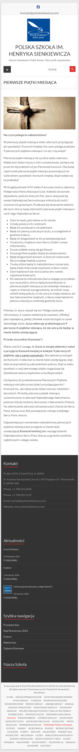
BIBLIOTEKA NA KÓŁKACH (59, 735)
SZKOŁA (69, 704)
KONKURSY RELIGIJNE (38, 721)
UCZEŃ (39, 735)
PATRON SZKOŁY (34, 704)
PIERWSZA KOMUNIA (30, 724)
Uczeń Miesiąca (11, 549)
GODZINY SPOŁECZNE (19, 707)
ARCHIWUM (27, 735)
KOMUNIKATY (39, 742)
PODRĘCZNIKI (15, 714)
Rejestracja (9, 642)
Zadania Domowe (13, 648)
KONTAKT (46, 745)
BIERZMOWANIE (26, 717)
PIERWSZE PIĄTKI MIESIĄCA (58, 724)
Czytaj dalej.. (10, 560)
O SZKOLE (36, 700)
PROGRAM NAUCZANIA (58, 714)
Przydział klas (11, 624)
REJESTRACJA (35, 728)
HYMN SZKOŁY (20, 700)
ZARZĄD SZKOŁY (54, 704)
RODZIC (49, 728)
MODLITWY (58, 721)
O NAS (10, 697)
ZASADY (22, 728)
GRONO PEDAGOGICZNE (28, 697)
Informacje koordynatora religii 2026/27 (33, 586)
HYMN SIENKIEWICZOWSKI (58, 697)
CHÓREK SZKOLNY (47, 717)
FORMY (7, 568)
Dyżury (7, 636)
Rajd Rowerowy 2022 (15, 630)
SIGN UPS (35, 731)
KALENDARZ (49, 731)
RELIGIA (11, 717)
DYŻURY (10, 728)
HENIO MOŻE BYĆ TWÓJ (48, 738)
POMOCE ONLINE (35, 714)
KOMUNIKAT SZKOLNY (45, 707)
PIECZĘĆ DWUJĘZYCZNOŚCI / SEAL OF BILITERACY (45, 711)
